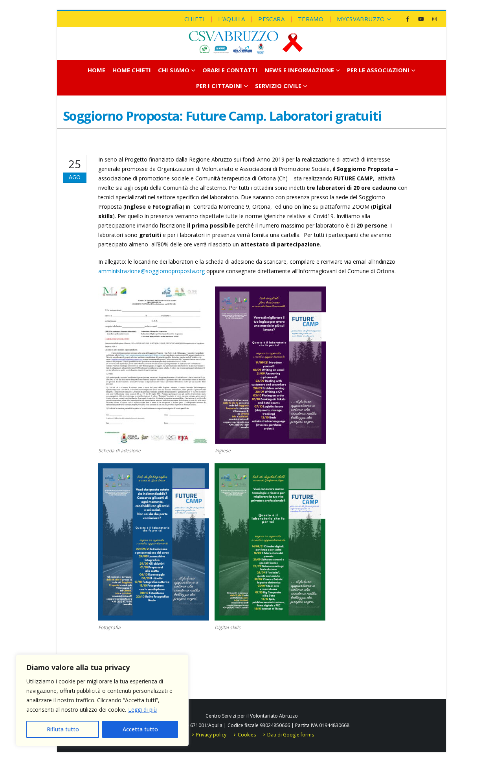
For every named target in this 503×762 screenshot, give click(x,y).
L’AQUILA (231, 19)
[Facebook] (407, 18)
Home (96, 70)
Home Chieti (131, 70)
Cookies (247, 734)
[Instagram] (434, 18)
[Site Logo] (246, 42)
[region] (102, 700)
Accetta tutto (140, 729)
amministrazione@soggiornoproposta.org (151, 271)
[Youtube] (420, 18)
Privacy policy (211, 734)
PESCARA (271, 19)
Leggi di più (142, 709)
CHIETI (194, 19)
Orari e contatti (229, 70)
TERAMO (310, 19)
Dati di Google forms (290, 734)
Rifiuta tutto (63, 729)
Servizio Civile (278, 86)
